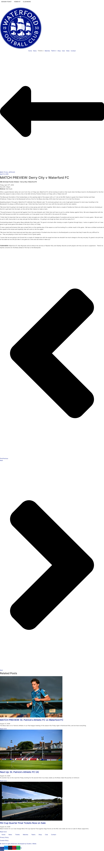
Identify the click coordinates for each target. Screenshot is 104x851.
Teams (53, 51)
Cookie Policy (4, 840)
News (35, 51)
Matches (47, 51)
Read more (3, 728)
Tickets (17, 834)
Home (30, 51)
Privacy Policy (4, 837)
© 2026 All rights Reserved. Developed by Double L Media (18, 843)
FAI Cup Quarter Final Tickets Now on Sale (23, 823)
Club (63, 51)
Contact (73, 51)
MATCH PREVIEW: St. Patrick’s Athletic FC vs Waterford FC (31, 720)
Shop (59, 51)
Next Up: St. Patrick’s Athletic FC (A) (19, 772)
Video (68, 51)
